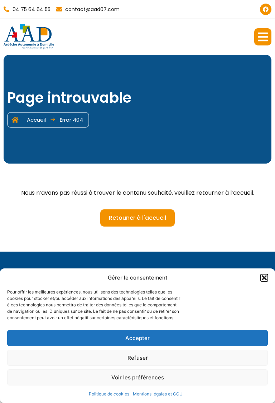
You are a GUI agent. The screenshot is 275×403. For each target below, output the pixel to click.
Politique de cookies (109, 394)
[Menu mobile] (263, 37)
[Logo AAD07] (29, 36)
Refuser (137, 357)
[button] (264, 277)
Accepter (137, 338)
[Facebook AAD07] (265, 9)
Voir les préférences (137, 377)
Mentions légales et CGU (158, 394)
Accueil (36, 119)
